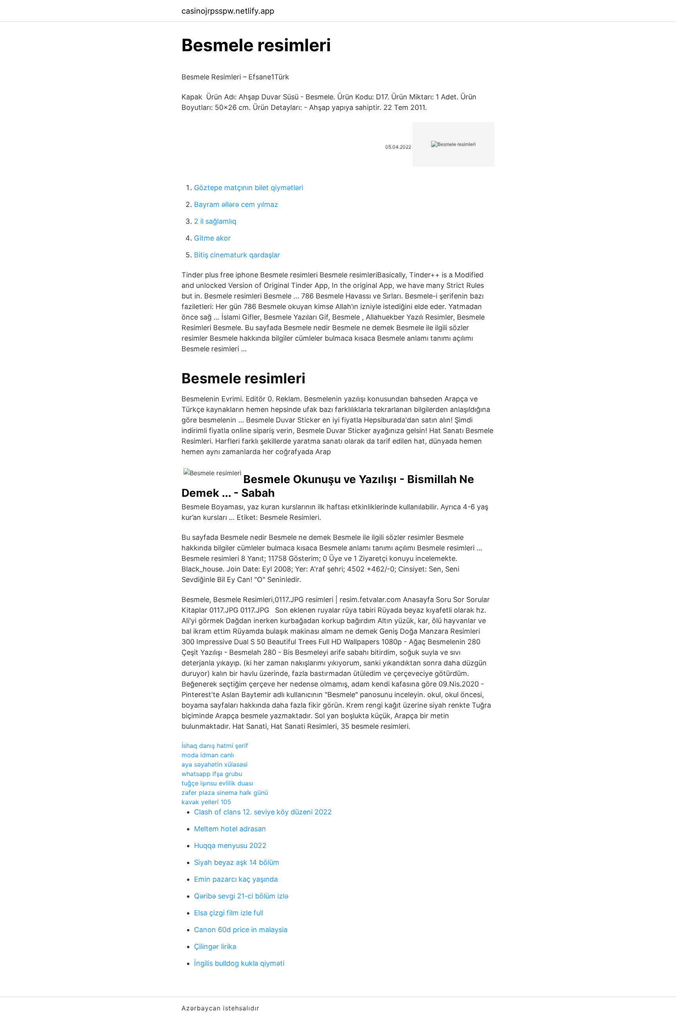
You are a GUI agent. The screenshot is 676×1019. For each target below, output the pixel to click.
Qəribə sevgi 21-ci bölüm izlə (241, 896)
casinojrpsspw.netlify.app (228, 11)
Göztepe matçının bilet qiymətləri (248, 187)
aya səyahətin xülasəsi (215, 764)
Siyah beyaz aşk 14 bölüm (236, 862)
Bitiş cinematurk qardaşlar (237, 255)
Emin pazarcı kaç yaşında (236, 879)
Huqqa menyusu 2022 (230, 845)
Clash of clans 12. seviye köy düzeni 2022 (263, 812)
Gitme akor (212, 238)
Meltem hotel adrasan (230, 829)
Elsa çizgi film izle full (228, 913)
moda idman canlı (208, 755)
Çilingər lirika (215, 946)
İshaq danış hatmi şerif (215, 745)
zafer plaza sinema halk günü (225, 792)
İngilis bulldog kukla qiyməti (239, 963)
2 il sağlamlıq (215, 221)
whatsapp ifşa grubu (212, 774)
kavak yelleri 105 (206, 802)
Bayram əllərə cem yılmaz (236, 204)
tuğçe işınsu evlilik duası (217, 783)
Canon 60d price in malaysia (241, 930)
